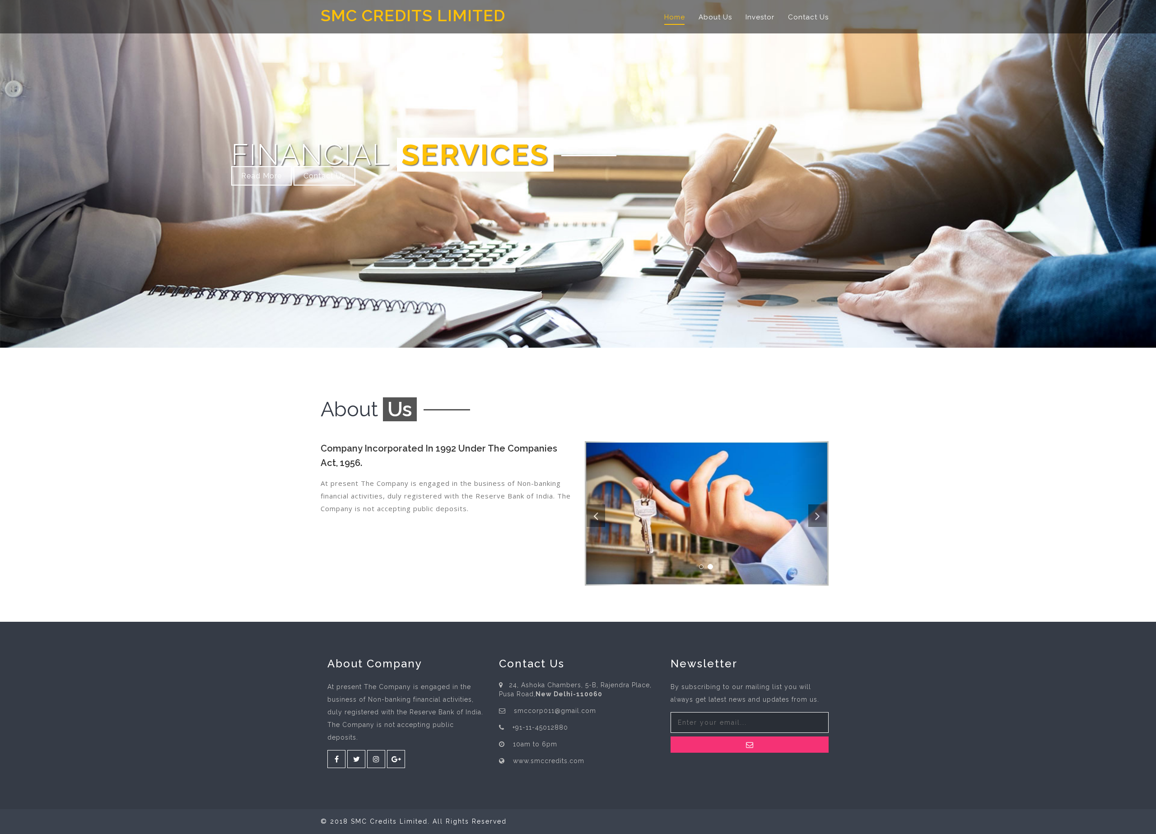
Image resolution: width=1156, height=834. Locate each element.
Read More (261, 176)
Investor (760, 17)
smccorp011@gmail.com (555, 710)
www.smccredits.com (548, 760)
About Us (715, 17)
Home (674, 17)
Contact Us (808, 17)
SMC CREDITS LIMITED (413, 16)
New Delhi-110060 (569, 694)
